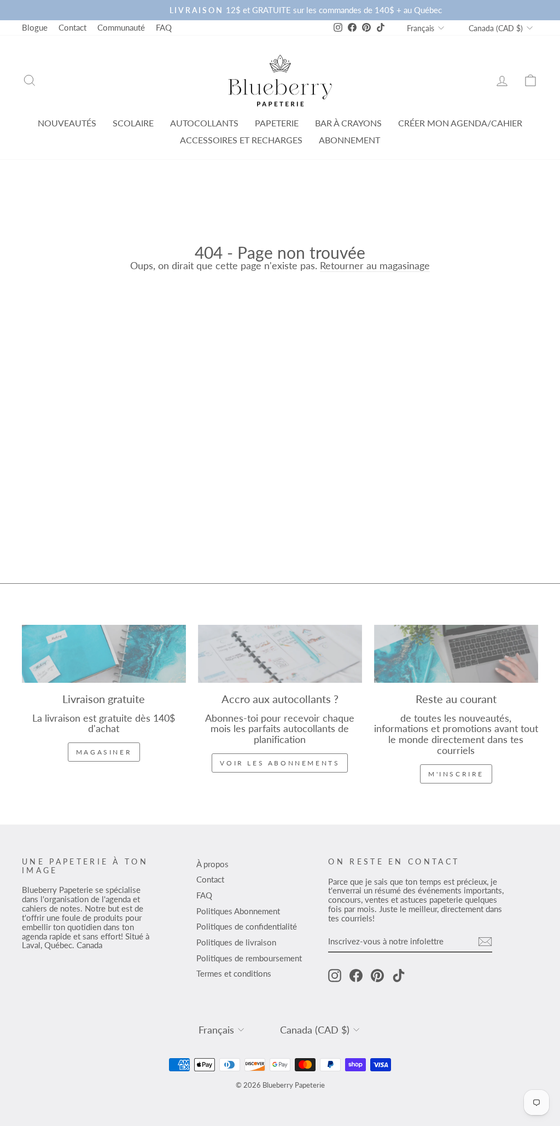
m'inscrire (456, 774)
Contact (72, 27)
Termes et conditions (233, 973)
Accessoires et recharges (241, 140)
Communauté (121, 27)
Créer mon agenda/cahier (460, 123)
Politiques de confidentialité (246, 926)
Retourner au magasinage (375, 265)
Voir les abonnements (280, 763)
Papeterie (277, 123)
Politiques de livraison (236, 942)
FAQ (164, 27)
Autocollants (204, 123)
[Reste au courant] (456, 654)
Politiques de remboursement (249, 958)
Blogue (35, 27)
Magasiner (104, 752)
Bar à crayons (348, 123)
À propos (212, 864)
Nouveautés (67, 123)
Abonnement (349, 140)
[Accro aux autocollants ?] (280, 654)
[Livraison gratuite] (104, 654)
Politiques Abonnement (238, 911)
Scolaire (133, 123)
